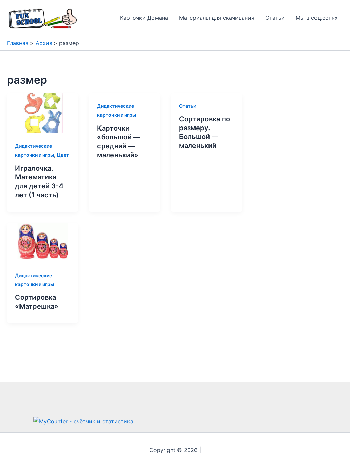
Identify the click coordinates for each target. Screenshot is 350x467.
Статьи (275, 17)
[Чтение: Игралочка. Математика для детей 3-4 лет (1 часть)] (42, 112)
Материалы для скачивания (216, 17)
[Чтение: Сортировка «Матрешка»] (42, 242)
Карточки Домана (144, 17)
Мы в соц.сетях (317, 17)
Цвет (63, 155)
